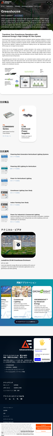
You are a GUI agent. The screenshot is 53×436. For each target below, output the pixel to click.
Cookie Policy (19, 433)
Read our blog (38, 351)
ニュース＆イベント (8, 390)
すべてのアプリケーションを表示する (25, 321)
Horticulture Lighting (27, 6)
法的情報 (5, 410)
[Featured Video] (18, 245)
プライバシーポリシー (8, 407)
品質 (4, 413)
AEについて (6, 385)
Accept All (43, 425)
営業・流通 (16, 390)
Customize (43, 431)
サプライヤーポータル (8, 419)
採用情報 (16, 385)
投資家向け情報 (18, 387)
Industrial (17, 6)
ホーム (3, 6)
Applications (9, 6)
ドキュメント (38, 316)
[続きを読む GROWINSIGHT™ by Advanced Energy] (42, 291)
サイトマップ (6, 416)
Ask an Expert (18, 15)
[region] (26, 429)
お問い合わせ (6, 387)
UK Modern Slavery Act (8, 422)
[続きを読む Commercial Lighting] (21, 291)
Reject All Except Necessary (43, 428)
